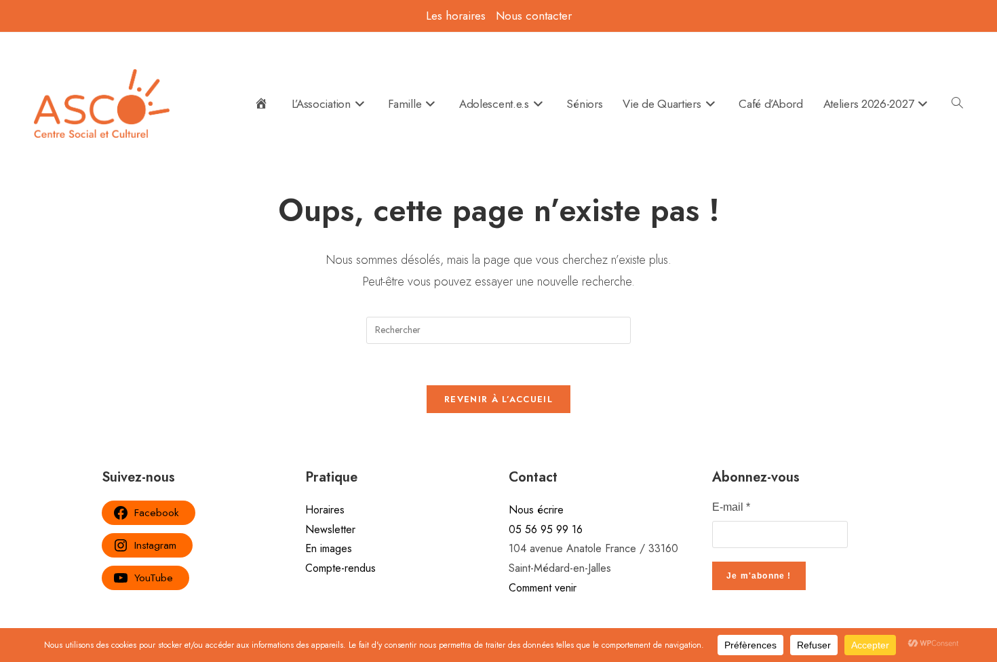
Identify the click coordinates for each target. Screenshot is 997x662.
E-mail (731, 507)
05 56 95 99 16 (546, 529)
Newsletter (330, 529)
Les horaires (456, 15)
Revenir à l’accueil (498, 399)
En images (328, 548)
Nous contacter (534, 15)
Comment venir (542, 588)
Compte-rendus (340, 568)
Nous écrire (536, 510)
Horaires (325, 510)
